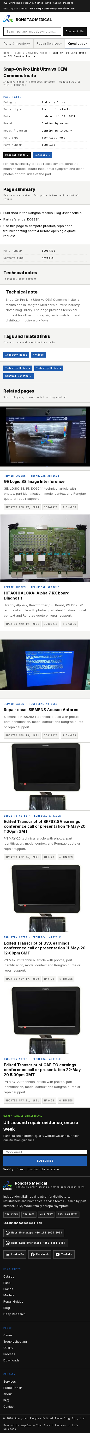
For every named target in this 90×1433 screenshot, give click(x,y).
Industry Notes (36, 52)
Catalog (8, 1276)
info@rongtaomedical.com (22, 1223)
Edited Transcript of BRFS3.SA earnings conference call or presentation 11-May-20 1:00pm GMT (44, 826)
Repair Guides (15, 475)
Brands (8, 1289)
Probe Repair (12, 1388)
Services (9, 1381)
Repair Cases (14, 704)
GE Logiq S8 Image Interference (34, 481)
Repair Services (49, 43)
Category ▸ (42, 155)
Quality (8, 1348)
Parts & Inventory (17, 43)
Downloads (11, 1360)
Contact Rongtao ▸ (18, 376)
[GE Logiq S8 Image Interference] (45, 436)
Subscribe (45, 1160)
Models (8, 1295)
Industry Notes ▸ (17, 368)
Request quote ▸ (17, 155)
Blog (18, 52)
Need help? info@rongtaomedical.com (52, 8)
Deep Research (14, 1314)
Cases (7, 1335)
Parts (7, 1283)
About (7, 1394)
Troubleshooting (15, 1341)
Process (9, 1354)
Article (38, 354)
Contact (8, 1406)
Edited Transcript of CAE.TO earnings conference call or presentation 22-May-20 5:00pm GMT (43, 1069)
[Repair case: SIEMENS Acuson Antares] (45, 665)
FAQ (6, 1400)
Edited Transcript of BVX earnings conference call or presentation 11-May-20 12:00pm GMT (44, 948)
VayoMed (26, 1425)
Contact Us (75, 31)
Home (6, 52)
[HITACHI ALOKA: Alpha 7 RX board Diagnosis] (45, 548)
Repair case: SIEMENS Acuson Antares (41, 709)
